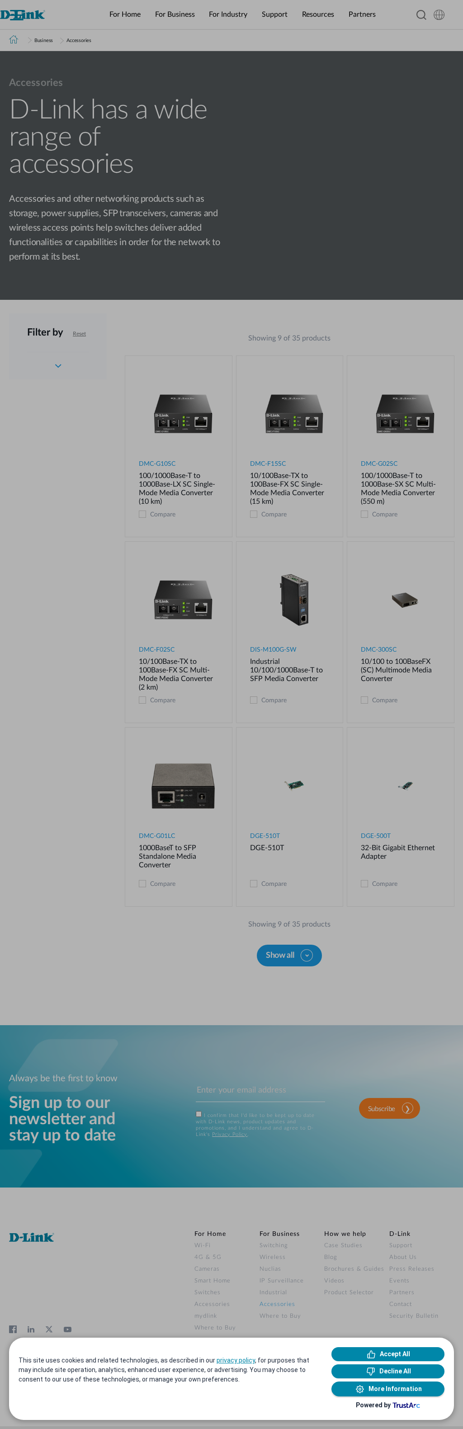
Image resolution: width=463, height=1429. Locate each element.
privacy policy (236, 1360)
